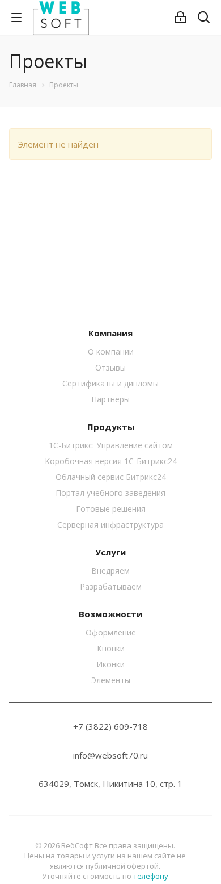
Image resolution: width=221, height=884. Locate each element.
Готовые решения (111, 508)
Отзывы (110, 367)
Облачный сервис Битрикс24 (111, 477)
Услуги (110, 552)
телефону (150, 876)
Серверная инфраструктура (110, 524)
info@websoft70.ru (110, 755)
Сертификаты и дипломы (110, 383)
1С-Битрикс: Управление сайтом (111, 445)
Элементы (110, 680)
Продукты (110, 426)
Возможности (110, 614)
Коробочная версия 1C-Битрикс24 (111, 461)
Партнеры (110, 399)
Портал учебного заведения (110, 492)
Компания (110, 333)
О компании (111, 351)
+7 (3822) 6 (96, 726)
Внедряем (110, 570)
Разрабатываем (111, 586)
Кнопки (111, 648)
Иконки (110, 664)
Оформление (111, 632)
